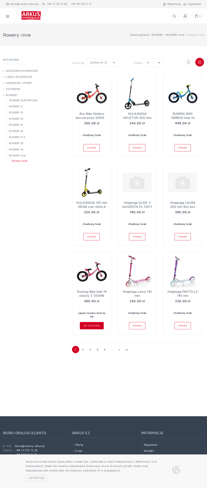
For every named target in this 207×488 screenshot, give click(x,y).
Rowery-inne (19, 160)
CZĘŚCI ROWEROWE (19, 76)
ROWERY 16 (16, 112)
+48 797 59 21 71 (81, 3)
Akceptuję (37, 477)
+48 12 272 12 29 (56, 3)
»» (126, 349)
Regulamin (150, 444)
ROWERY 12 (16, 106)
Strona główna (139, 34)
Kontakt (149, 450)
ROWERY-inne (175, 34)
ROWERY (157, 34)
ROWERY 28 (16, 143)
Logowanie (193, 3)
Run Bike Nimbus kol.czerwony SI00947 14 (92, 118)
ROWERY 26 (16, 131)
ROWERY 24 (16, 124)
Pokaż (138, 62)
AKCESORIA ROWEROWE (22, 70)
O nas (78, 450)
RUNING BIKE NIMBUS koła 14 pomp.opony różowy (182, 118)
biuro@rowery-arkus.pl (23, 3)
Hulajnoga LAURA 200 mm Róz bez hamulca (182, 206)
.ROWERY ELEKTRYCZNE (23, 100)
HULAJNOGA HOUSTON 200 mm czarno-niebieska (137, 118)
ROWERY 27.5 (17, 137)
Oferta (79, 444)
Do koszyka (92, 325)
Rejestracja (173, 3)
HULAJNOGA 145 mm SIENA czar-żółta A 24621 (91, 206)
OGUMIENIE (13, 89)
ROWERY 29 (16, 149)
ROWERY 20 (16, 118)
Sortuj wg (78, 62)
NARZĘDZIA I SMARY (19, 83)
